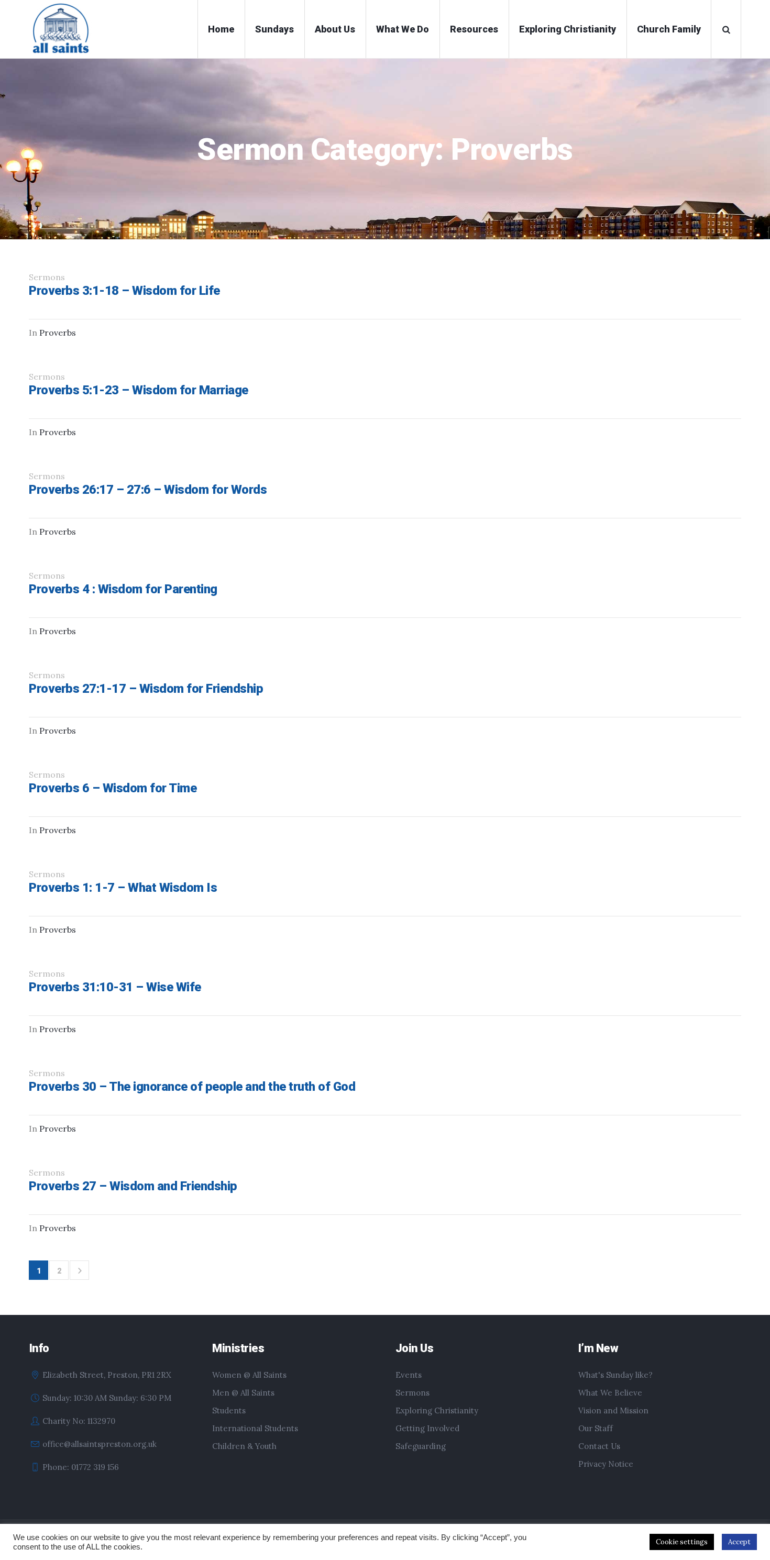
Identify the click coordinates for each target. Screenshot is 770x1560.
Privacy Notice (605, 1464)
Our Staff (595, 1428)
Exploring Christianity (436, 1410)
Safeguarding (420, 1446)
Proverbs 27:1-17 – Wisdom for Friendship (146, 688)
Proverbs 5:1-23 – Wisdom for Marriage (138, 390)
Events (408, 1375)
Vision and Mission (613, 1410)
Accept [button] (739, 1541)
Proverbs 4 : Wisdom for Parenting (123, 589)
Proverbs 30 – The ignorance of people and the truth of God (192, 1086)
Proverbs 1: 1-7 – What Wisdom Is (123, 887)
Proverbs (57, 332)
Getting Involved (427, 1428)
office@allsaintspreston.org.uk (99, 1444)
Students (229, 1410)
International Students (255, 1428)
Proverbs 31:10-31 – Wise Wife (115, 987)
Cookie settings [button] (682, 1541)
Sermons (412, 1393)
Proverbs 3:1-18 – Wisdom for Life (124, 290)
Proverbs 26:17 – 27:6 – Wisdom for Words (148, 489)
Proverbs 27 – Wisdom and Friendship (133, 1186)
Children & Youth (244, 1446)
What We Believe (610, 1393)
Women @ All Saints (249, 1375)
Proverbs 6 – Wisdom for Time (112, 788)
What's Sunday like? (615, 1375)
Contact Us (599, 1446)
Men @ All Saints (243, 1393)
